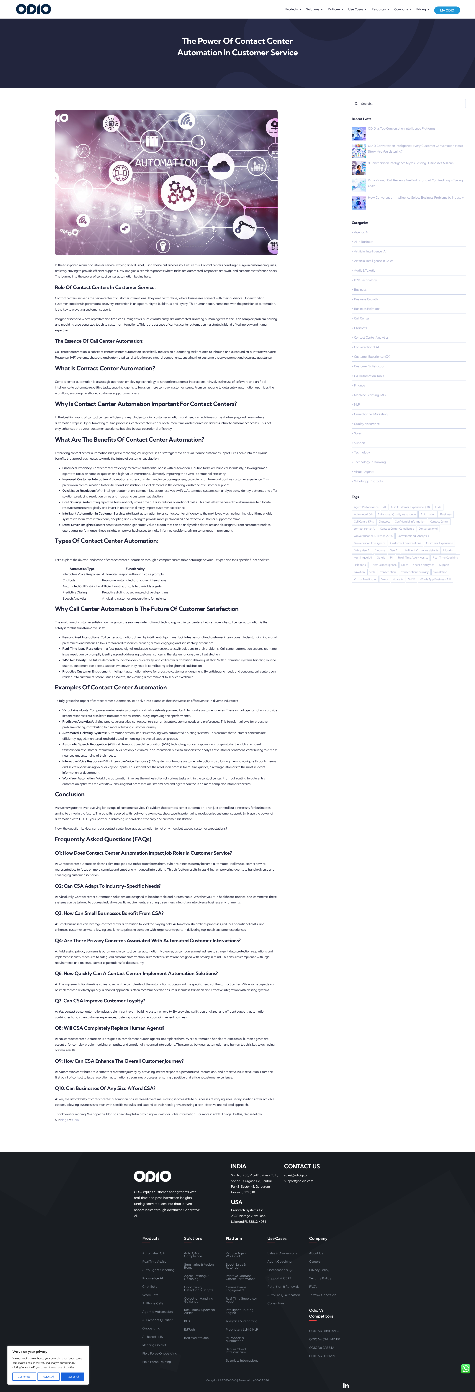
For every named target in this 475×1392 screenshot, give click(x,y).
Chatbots (360, 328)
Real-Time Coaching (445, 557)
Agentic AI (361, 232)
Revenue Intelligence (384, 565)
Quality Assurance (367, 424)
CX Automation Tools (369, 376)
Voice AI (398, 579)
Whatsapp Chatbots (368, 481)
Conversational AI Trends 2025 (373, 536)
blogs (64, 1120)
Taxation (359, 572)
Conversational (428, 528)
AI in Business (363, 242)
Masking (448, 550)
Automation (427, 514)
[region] (48, 1365)
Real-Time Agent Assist (413, 557)
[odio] (34, 9)
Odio (75, 1120)
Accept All (73, 1376)
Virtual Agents (364, 472)
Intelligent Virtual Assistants (420, 550)
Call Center (361, 318)
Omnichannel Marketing (371, 414)
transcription (388, 572)
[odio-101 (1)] (152, 1176)
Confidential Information (410, 521)
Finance (359, 385)
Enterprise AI (362, 550)
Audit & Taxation (365, 270)
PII (391, 557)
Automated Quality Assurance (396, 514)
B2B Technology (365, 280)
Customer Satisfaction (369, 366)
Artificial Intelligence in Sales (373, 261)
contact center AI (364, 528)
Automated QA (363, 514)
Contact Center (439, 521)
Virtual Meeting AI (365, 579)
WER (411, 579)
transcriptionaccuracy (415, 572)
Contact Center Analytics (371, 337)
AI (384, 507)
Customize (24, 1376)
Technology (362, 452)
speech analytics (423, 565)
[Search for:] (409, 103)
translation (440, 572)
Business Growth (366, 299)
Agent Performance (366, 507)
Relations (360, 565)
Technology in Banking (370, 462)
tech (372, 572)
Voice (384, 579)
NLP (357, 404)
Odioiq (381, 557)
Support (359, 443)
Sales (358, 433)
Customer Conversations (405, 543)
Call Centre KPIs (364, 521)
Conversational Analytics (413, 536)
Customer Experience (439, 543)
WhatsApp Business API (435, 579)
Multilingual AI (363, 557)
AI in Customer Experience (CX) (410, 507)
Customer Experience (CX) (372, 356)
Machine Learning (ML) (370, 395)
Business (360, 289)
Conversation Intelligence (370, 543)
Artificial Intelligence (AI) (370, 251)
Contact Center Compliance (397, 528)
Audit (438, 507)
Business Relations (367, 309)
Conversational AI (366, 347)
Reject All (48, 1376)
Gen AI (394, 550)
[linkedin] (346, 1385)
